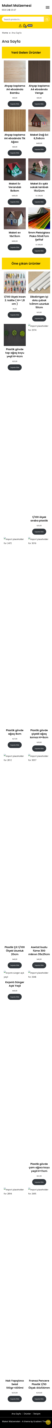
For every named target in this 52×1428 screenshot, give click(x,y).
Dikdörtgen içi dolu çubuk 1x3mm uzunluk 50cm (39, 302)
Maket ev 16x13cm (15, 234)
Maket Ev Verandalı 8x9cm (14, 187)
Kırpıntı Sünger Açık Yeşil (14, 984)
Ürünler (27, 1413)
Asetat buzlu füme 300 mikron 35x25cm (39, 950)
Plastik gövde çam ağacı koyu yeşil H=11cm (39, 1167)
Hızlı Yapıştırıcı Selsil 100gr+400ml (15, 1384)
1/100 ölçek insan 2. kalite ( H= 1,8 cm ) (15, 300)
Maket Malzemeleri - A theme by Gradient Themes (26, 1421)
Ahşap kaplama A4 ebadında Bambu (14, 89)
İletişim (37, 1413)
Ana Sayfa (16, 1413)
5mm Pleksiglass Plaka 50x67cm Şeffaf (39, 236)
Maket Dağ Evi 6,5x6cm (39, 136)
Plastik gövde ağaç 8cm (14, 732)
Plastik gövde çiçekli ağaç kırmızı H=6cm (39, 733)
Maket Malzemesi (16, 5)
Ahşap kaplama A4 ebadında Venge (39, 89)
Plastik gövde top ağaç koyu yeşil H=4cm (14, 352)
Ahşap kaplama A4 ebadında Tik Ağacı (14, 138)
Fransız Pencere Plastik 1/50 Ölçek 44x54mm (39, 1384)
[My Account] (20, 25)
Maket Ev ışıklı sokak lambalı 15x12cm (39, 187)
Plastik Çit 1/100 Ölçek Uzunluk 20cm (15, 950)
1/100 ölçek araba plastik (39, 518)
